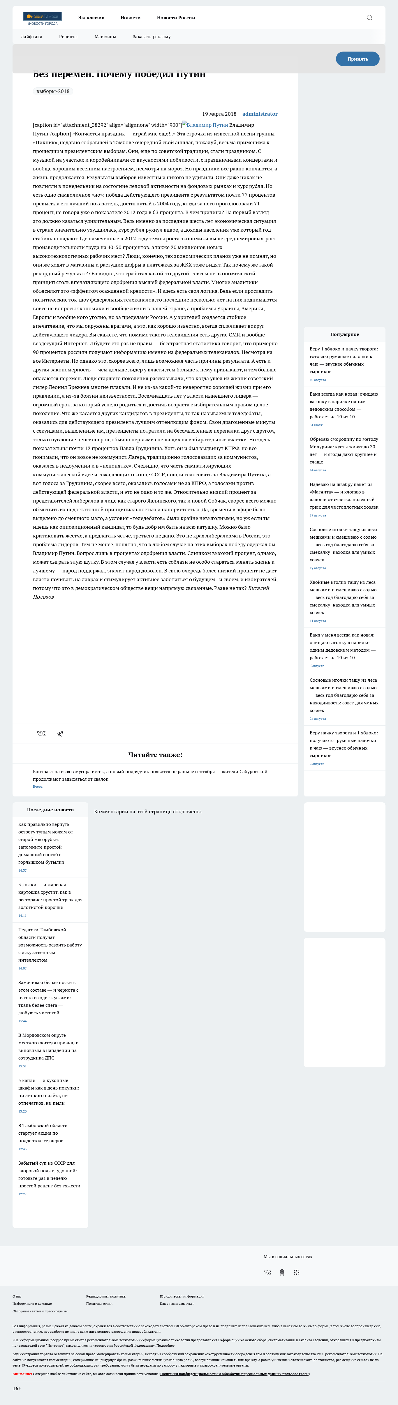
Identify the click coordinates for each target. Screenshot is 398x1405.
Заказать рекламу (152, 36)
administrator (260, 113)
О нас (17, 1296)
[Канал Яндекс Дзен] (296, 1272)
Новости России (176, 17)
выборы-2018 (53, 91)
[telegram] (62, 733)
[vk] (42, 733)
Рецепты (68, 36)
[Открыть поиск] (369, 17)
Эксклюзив (91, 17)
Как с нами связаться (177, 1303)
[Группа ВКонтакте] (267, 1272)
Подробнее (165, 1345)
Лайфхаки (31, 36)
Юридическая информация (182, 1296)
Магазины (105, 36)
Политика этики (99, 1303)
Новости (131, 17)
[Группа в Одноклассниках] (282, 1272)
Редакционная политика (106, 1296)
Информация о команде (32, 1303)
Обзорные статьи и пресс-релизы (40, 1311)
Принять (358, 59)
